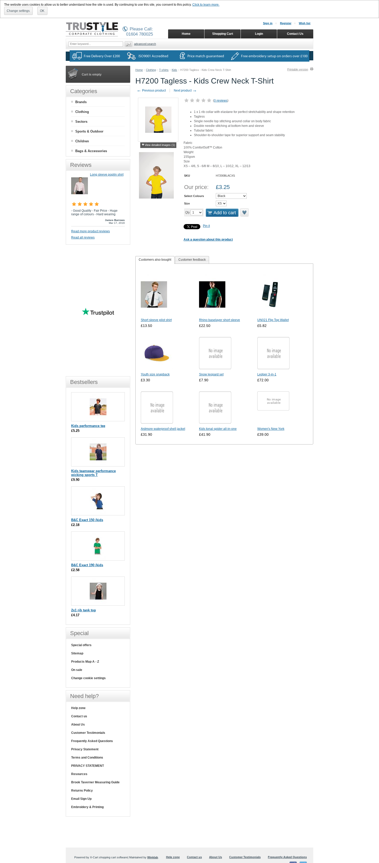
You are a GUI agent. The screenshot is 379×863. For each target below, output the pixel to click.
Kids (174, 69)
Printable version (297, 69)
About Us (78, 724)
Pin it (206, 226)
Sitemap (77, 653)
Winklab (152, 857)
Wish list (304, 23)
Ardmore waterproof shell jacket (163, 429)
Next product (185, 90)
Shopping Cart (222, 34)
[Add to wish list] (244, 215)
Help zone (78, 708)
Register (285, 23)
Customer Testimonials (88, 733)
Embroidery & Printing (87, 807)
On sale (76, 670)
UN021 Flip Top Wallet (273, 320)
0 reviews (220, 100)
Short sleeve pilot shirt (156, 320)
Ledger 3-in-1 (266, 374)
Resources (79, 774)
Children (82, 141)
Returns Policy (82, 790)
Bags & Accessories (91, 151)
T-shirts (164, 69)
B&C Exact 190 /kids (87, 565)
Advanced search (145, 43)
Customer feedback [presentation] (192, 259)
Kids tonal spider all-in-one (218, 429)
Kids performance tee (88, 426)
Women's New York (270, 429)
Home (139, 69)
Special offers (81, 645)
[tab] (155, 260)
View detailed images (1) (160, 144)
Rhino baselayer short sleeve (219, 320)
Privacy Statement (84, 749)
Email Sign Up (81, 799)
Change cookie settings (88, 678)
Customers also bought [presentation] (155, 259)
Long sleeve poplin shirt (106, 174)
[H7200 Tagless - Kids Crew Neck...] (156, 176)
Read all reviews (83, 237)
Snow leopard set (211, 374)
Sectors (81, 122)
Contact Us (295, 34)
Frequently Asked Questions (92, 741)
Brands (81, 102)
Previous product (151, 90)
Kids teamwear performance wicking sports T (93, 473)
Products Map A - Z (85, 661)
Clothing (151, 69)
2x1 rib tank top (83, 610)
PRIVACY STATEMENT (87, 766)
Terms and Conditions (87, 757)
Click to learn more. (205, 4)
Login (259, 34)
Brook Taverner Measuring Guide (95, 782)
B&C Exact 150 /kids (87, 520)
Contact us (79, 716)
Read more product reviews (90, 231)
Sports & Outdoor (89, 131)
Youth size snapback (155, 374)
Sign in (268, 23)
